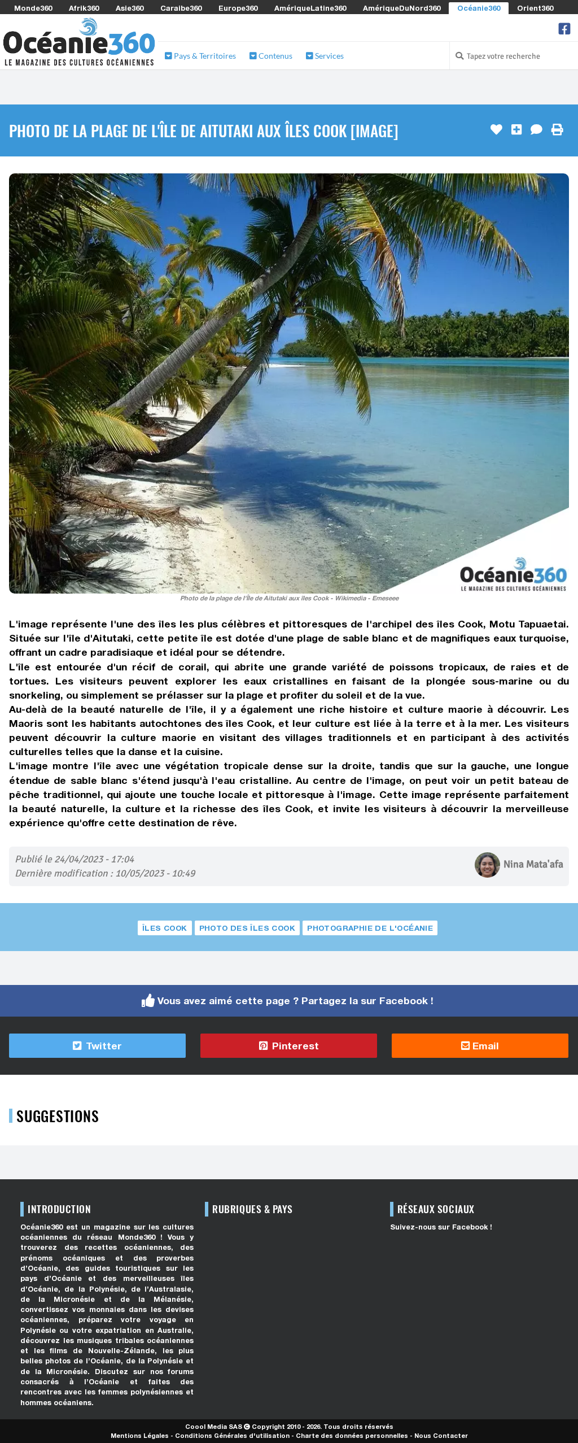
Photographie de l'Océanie (370, 927)
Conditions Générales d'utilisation (232, 1435)
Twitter (102, 1046)
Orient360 (535, 7)
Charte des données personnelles (352, 1435)
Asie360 (129, 7)
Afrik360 (84, 7)
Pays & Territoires (204, 55)
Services (328, 55)
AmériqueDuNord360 (401, 7)
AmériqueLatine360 (310, 7)
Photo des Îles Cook (247, 927)
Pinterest (294, 1046)
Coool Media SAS (213, 1426)
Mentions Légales (140, 1435)
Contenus (274, 55)
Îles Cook (164, 927)
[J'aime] (496, 129)
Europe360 (237, 7)
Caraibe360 (181, 7)
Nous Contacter (441, 1435)
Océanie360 (478, 7)
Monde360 (33, 7)
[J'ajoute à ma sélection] (516, 129)
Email (484, 1046)
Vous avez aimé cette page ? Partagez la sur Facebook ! (295, 1000)
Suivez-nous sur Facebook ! (441, 1227)
